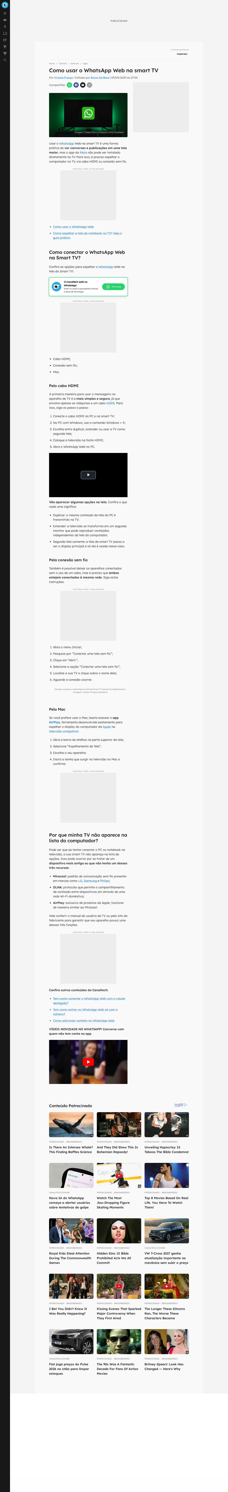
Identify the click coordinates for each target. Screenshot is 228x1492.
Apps (85, 63)
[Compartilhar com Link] (89, 85)
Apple (107, 727)
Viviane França (63, 77)
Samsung (90, 881)
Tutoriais (63, 63)
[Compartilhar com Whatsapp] (69, 85)
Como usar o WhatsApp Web (73, 227)
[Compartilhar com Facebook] (76, 85)
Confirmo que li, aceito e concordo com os (111, 138)
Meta (83, 152)
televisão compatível (63, 731)
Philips (104, 881)
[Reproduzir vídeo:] (88, 1062)
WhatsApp (66, 143)
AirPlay (54, 722)
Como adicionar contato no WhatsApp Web (84, 1021)
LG (80, 881)
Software (75, 63)
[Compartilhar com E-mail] (82, 85)
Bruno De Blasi (100, 77)
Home (52, 63)
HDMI (110, 403)
